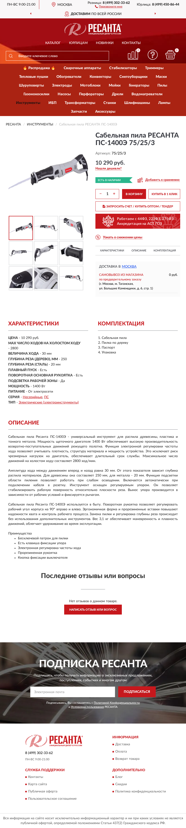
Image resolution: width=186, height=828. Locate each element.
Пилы (162, 85)
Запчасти (79, 111)
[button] (108, 6)
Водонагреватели (147, 94)
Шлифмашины (137, 103)
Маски (161, 77)
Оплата (121, 751)
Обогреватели (68, 77)
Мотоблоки (90, 85)
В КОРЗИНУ (134, 194)
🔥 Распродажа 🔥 (39, 68)
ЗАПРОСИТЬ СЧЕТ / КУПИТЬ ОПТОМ (139, 206)
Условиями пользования (87, 706)
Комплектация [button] (165, 250)
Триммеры (154, 68)
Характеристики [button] (112, 250)
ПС (46, 397)
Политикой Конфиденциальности (117, 702)
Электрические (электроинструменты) (49, 402)
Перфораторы (91, 94)
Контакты (131, 43)
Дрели (117, 94)
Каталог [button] (53, 43)
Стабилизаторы (123, 68)
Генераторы (139, 85)
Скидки (121, 784)
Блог (119, 777)
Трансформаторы (80, 103)
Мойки (115, 85)
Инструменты (28, 103)
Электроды (62, 85)
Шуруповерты (31, 85)
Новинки (105, 43)
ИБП (52, 103)
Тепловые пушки (33, 77)
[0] (170, 55)
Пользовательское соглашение (52, 799)
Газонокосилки (36, 94)
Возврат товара (127, 759)
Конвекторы (100, 77)
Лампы (164, 103)
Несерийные (32, 397)
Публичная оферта (42, 791)
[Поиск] (11, 56)
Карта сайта (37, 784)
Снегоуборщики (133, 77)
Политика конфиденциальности (140, 791)
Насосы (64, 94)
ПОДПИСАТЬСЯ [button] (137, 692)
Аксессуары (105, 111)
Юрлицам (78, 43)
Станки (109, 103)
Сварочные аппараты (82, 68)
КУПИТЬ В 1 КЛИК (164, 194)
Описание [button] (139, 250)
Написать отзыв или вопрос (93, 609)
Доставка (122, 744)
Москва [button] (129, 266)
